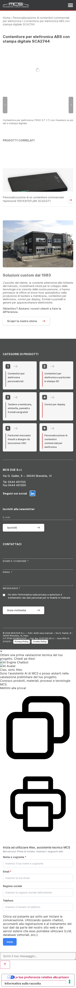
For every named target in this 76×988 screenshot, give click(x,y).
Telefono (8, 900)
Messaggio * (11, 588)
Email (7, 871)
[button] (38, 662)
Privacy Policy (21, 641)
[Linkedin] (32, 493)
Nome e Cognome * (16, 561)
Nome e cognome (14, 857)
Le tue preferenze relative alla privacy (41, 977)
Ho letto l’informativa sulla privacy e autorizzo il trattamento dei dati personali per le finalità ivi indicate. (39, 596)
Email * (8, 572)
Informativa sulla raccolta (23, 983)
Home (7, 17)
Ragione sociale (12, 886)
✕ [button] (1, 651)
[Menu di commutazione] (70, 5)
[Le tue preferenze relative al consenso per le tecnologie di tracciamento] (69, 981)
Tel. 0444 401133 (14, 482)
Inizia (10, 941)
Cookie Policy (39, 641)
